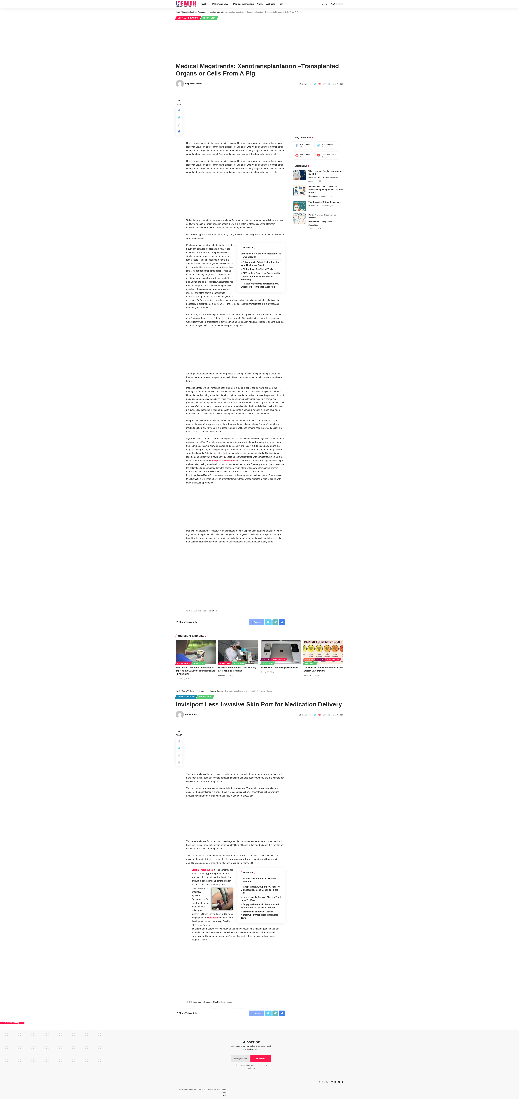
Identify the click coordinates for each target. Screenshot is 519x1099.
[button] (287, 4)
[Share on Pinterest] (319, 84)
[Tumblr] (342, 1082)
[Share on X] (315, 84)
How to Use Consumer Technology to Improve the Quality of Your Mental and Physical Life (195, 671)
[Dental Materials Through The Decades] (299, 218)
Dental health (313, 222)
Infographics (327, 222)
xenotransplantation (207, 611)
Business (312, 178)
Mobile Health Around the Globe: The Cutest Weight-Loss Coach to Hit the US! (260, 890)
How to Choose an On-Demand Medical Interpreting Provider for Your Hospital (325, 190)
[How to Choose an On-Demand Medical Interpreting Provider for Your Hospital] (299, 190)
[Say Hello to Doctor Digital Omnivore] (281, 652)
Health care (313, 196)
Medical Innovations (188, 18)
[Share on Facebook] (310, 84)
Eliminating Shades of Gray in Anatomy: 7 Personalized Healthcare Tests (259, 915)
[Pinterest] (302, 155)
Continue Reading (12, 1023)
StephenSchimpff (193, 84)
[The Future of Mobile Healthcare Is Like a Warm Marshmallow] (323, 652)
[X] (324, 145)
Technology (209, 18)
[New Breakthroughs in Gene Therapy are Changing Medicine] (238, 652)
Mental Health (183, 663)
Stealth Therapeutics (202, 870)
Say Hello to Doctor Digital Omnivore (279, 668)
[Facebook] (302, 145)
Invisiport (213, 918)
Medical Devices (186, 696)
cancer (201, 1002)
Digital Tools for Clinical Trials (258, 269)
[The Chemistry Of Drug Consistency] (299, 206)
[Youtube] (325, 155)
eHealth (265, 659)
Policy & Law (313, 206)
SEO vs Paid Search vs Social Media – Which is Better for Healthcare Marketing (260, 276)
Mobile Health (279, 659)
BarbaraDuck (191, 714)
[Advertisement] (259, 41)
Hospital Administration (328, 178)
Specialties (313, 225)
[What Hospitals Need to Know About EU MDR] (299, 175)
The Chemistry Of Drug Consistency (325, 202)
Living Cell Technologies (223, 461)
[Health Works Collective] (186, 4)
